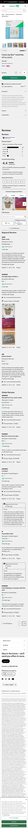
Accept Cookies (14, 825)
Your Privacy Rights (14, 817)
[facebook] (2, 679)
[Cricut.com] (14, 6)
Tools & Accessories (10, 14)
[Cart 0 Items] (24, 6)
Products (5, 645)
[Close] (26, 799)
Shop (3, 14)
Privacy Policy (6, 814)
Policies (5, 649)
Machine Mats (5, 16)
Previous (1, 1)
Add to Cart (14, 78)
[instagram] (6, 679)
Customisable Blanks (13, 1)
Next (26, 1)
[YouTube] (13, 679)
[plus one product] (24, 73)
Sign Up (6, 661)
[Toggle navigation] (3, 6)
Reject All (14, 821)
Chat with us (10, 674)
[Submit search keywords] (23, 10)
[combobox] (14, 10)
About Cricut (6, 640)
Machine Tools (19, 14)
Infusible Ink (21, 1)
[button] (23, 50)
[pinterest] (9, 679)
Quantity (4, 72)
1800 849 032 (13, 666)
